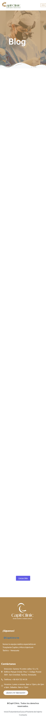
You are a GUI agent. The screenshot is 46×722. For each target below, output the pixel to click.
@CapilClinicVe (11, 638)
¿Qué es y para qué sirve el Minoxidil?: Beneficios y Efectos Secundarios (21, 565)
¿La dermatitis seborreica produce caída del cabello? (23, 118)
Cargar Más (23, 578)
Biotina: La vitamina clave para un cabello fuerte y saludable (22, 172)
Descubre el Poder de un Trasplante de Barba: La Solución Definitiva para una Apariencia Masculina (22, 393)
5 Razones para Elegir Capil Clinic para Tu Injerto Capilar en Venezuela (22, 281)
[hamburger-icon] (43, 5)
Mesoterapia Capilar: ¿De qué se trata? (21, 226)
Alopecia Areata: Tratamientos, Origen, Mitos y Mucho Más (20, 452)
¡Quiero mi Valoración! (15, 693)
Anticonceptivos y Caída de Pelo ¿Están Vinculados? (21, 337)
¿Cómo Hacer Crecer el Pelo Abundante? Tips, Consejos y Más (19, 508)
